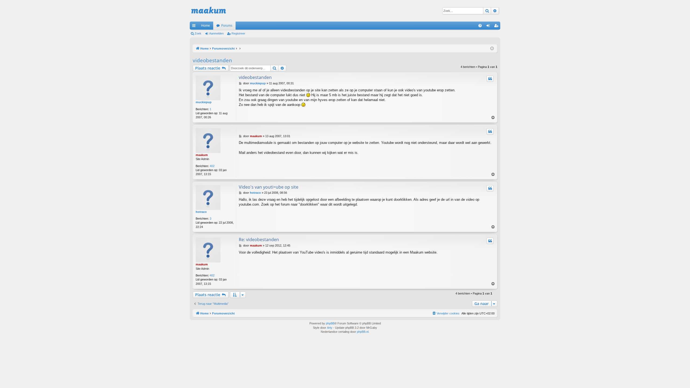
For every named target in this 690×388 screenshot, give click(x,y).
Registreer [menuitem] (497, 27)
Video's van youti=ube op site (268, 187)
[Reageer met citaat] (490, 78)
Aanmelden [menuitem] (489, 27)
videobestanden (212, 60)
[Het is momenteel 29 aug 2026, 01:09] (492, 49)
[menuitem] (480, 26)
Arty (329, 327)
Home (205, 25)
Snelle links (195, 27)
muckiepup (204, 102)
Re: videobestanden (259, 239)
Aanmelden (216, 33)
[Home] (208, 11)
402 (212, 166)
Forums (226, 25)
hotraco (201, 211)
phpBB (330, 323)
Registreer (238, 33)
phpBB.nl (362, 331)
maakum (202, 155)
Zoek (198, 33)
